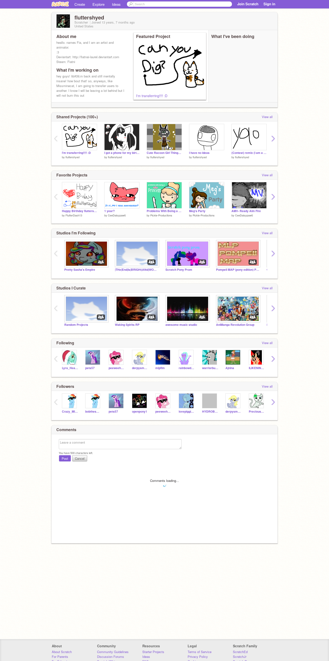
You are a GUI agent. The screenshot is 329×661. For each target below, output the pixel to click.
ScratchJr (239, 656)
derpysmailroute (140, 368)
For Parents (60, 656)
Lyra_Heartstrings (70, 368)
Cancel (80, 458)
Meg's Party (197, 211)
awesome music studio (181, 325)
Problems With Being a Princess (164, 211)
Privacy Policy (198, 656)
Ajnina (229, 368)
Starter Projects (153, 651)
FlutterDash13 (74, 215)
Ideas (116, 4)
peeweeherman (117, 368)
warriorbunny (210, 368)
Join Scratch (247, 3)
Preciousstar (257, 411)
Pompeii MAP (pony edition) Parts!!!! (237, 270)
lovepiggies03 (187, 411)
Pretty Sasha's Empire (79, 270)
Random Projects (76, 325)
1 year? (109, 211)
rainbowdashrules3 (187, 368)
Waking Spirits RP (127, 325)
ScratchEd (240, 651)
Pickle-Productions (161, 215)
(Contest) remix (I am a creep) (249, 153)
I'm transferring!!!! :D (151, 95)
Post (65, 458)
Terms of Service (199, 651)
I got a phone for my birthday (121, 153)
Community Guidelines (113, 651)
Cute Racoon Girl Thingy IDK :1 (164, 153)
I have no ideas (199, 153)
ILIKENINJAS (257, 368)
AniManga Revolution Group (235, 325)
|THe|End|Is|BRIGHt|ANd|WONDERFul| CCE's (136, 270)
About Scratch (62, 651)
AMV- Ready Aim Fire (246, 211)
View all (267, 116)
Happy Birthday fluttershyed (79, 211)
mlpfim (160, 368)
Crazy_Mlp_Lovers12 (70, 411)
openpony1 (139, 411)
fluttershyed (72, 157)
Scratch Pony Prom (178, 270)
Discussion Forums (110, 656)
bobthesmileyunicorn (93, 411)
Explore (98, 4)
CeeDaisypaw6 (117, 215)
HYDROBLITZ (210, 411)
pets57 (90, 368)
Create (79, 4)
